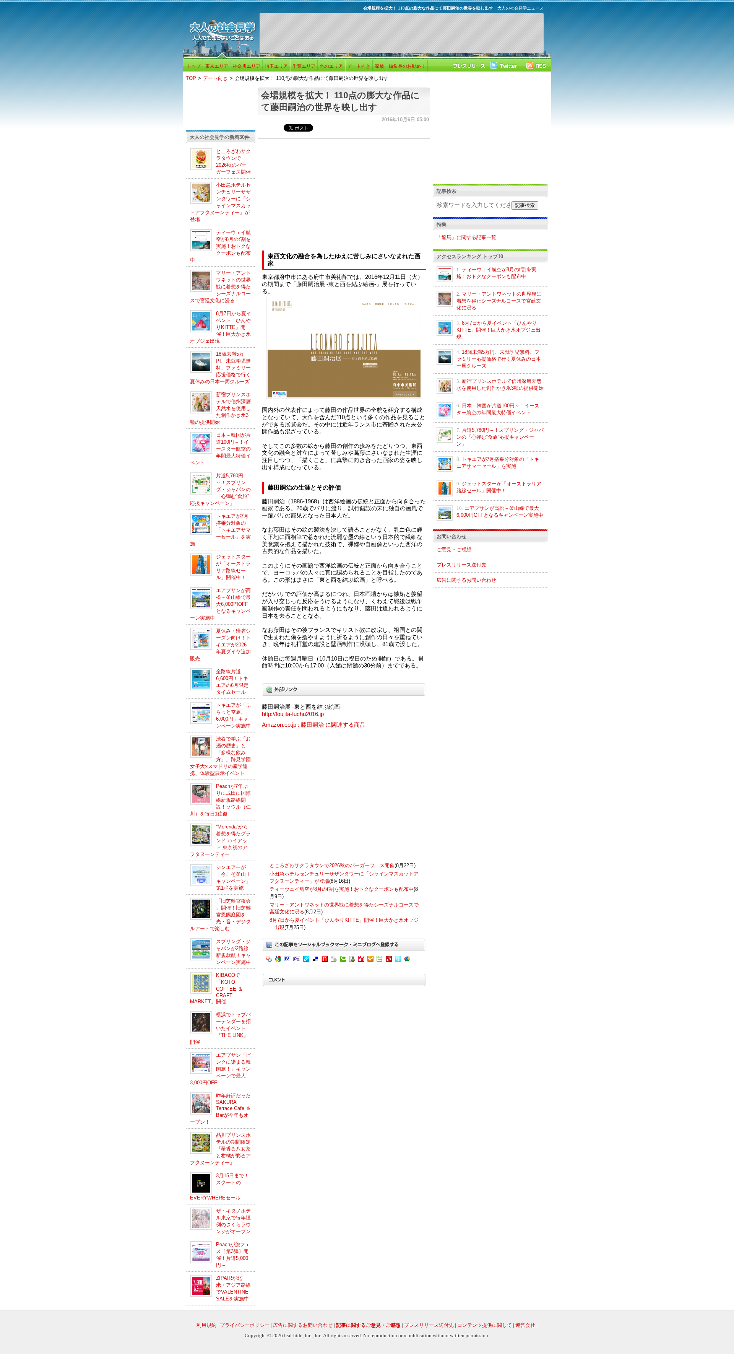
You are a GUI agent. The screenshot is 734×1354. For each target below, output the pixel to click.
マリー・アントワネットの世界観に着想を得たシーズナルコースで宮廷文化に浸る (220, 286)
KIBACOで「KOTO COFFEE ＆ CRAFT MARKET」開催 (216, 988)
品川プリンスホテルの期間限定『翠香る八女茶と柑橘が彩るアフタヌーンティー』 (220, 1148)
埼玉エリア (276, 66)
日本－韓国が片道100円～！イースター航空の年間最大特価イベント (220, 448)
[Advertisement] (401, 33)
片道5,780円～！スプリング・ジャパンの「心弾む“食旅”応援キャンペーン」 (220, 489)
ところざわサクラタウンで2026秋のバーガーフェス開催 (332, 865)
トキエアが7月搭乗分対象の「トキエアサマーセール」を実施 (220, 530)
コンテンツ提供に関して (484, 1325)
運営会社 (525, 1325)
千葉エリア (303, 66)
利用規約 (206, 1325)
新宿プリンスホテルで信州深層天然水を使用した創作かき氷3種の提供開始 (220, 408)
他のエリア (331, 66)
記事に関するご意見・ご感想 (368, 1325)
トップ (194, 66)
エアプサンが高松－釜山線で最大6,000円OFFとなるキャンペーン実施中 (220, 604)
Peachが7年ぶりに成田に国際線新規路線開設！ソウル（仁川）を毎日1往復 (220, 800)
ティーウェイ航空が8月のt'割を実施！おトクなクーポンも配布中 (220, 246)
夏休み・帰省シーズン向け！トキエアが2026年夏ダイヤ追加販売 (220, 644)
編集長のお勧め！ (407, 66)
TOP (191, 78)
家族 (379, 66)
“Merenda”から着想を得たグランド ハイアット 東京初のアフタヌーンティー (220, 840)
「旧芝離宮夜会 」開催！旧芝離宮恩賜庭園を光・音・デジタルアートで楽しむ (220, 914)
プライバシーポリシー (245, 1325)
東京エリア (216, 66)
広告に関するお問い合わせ (466, 580)
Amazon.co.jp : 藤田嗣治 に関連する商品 (313, 725)
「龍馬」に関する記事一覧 (466, 237)
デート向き (359, 66)
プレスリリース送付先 (461, 565)
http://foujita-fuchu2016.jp (293, 714)
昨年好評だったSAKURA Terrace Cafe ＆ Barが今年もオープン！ (220, 1109)
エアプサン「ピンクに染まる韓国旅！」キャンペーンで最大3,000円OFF (220, 1068)
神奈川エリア (246, 66)
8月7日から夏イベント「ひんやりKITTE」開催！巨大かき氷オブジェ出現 (220, 327)
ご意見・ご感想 (454, 549)
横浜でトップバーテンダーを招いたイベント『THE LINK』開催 (220, 1028)
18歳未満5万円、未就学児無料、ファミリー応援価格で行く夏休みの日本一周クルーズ (220, 367)
